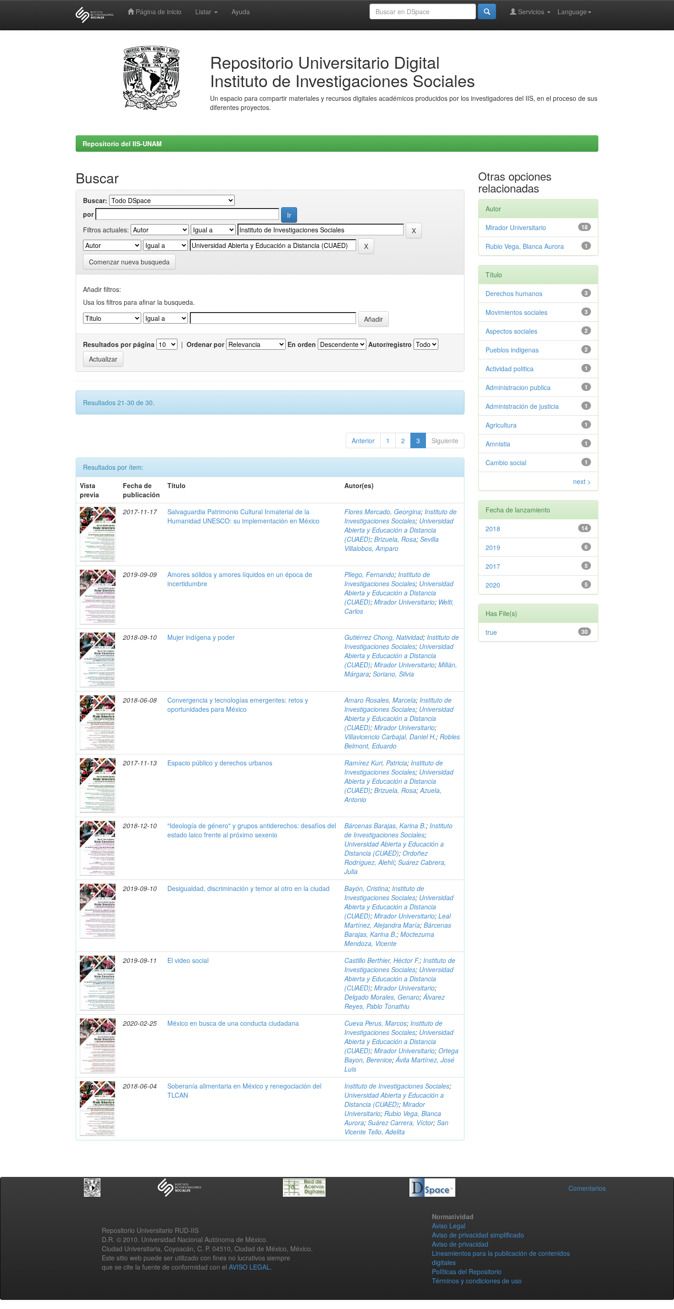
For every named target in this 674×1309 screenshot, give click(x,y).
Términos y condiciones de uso (477, 1280)
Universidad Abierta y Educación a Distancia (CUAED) (398, 530)
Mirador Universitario (404, 601)
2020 (493, 584)
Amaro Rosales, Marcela (380, 699)
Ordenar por (205, 344)
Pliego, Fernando (369, 574)
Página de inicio (158, 11)
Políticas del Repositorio (467, 1271)
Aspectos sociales (511, 331)
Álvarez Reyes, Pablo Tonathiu (394, 1001)
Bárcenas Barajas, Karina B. (385, 825)
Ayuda (241, 11)
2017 (493, 566)
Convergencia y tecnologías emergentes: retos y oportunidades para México (237, 704)
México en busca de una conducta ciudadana (233, 1023)
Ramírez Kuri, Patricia (375, 762)
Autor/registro (390, 344)
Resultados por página (119, 344)
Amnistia (498, 443)
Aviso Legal (448, 1225)
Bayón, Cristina (366, 888)
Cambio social (506, 462)
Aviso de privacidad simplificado (478, 1234)
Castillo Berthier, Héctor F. (382, 960)
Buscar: (95, 200)
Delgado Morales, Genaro (382, 996)
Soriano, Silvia (393, 673)
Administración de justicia (522, 406)
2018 (493, 528)
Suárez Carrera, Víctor (400, 1122)
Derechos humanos (514, 293)
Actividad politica (510, 368)
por (88, 214)
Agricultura (501, 424)
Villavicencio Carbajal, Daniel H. (390, 736)
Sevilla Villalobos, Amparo (391, 543)
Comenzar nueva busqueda (129, 261)
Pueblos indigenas (512, 349)
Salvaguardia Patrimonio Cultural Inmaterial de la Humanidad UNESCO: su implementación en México (243, 516)
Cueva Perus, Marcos (375, 1023)
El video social (188, 960)
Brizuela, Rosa (395, 539)
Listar (204, 11)
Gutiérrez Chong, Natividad (383, 637)
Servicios (531, 11)
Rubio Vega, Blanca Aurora (525, 246)
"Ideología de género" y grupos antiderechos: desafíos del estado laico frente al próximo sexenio (251, 830)
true (491, 632)
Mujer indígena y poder (201, 637)
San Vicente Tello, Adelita (396, 1127)
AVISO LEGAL (249, 1266)
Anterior (363, 440)
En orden (301, 344)
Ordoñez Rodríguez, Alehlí (386, 857)
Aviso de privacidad (460, 1243)
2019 (493, 547)
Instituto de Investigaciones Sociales (400, 516)
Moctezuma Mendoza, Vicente (389, 939)
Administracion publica (518, 387)
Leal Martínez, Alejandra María (397, 920)
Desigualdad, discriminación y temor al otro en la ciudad (248, 888)
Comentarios (587, 1188)
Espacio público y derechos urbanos (219, 762)
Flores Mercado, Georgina (382, 511)
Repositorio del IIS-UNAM (122, 143)
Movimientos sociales (516, 312)
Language (572, 11)
